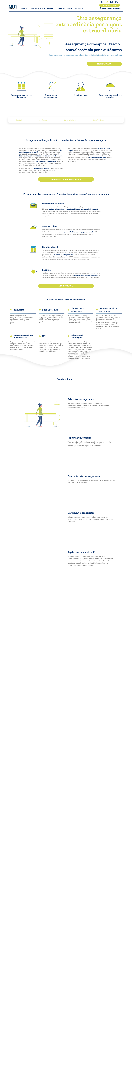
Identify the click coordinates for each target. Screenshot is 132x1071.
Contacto (79, 8)
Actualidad (48, 8)
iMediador (117, 8)
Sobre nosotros (36, 8)
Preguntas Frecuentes (65, 8)
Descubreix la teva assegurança (66, 179)
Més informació (104, 64)
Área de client (106, 8)
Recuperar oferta (109, 5)
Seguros (23, 8)
